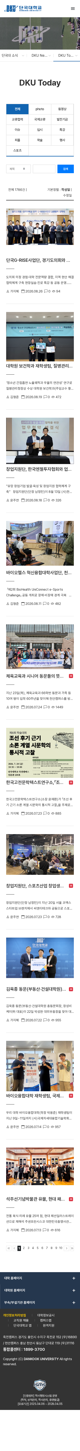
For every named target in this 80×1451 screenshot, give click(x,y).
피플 (17, 140)
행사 (62, 140)
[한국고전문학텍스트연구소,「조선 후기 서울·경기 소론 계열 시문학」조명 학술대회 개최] (40, 753)
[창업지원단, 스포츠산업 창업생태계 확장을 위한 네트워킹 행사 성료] (40, 857)
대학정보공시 (46, 1315)
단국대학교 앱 (23, 1325)
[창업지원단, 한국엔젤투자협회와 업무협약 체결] (40, 441)
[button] (11, 55)
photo (40, 109)
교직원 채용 (21, 1320)
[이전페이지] (14, 1248)
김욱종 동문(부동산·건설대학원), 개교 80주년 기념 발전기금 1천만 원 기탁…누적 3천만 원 (36, 989)
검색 (65, 169)
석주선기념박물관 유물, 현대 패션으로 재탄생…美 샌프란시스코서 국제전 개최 (36, 1199)
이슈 (17, 130)
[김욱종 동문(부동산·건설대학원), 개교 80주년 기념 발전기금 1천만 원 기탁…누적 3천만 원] (40, 961)
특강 (62, 130)
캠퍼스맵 (45, 1320)
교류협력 (17, 119)
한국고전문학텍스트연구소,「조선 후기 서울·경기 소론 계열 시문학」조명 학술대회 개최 (36, 782)
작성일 (65, 190)
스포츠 (17, 150)
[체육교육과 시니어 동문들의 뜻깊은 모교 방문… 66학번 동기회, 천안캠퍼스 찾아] (40, 648)
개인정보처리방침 (14, 1315)
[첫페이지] (8, 1248)
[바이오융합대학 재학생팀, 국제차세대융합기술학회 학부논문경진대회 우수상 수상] (40, 1066)
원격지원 (48, 1325)
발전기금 (62, 119)
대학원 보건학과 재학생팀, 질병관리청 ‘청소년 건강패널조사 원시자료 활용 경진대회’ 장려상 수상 (40, 365)
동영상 (62, 109)
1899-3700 (34, 1349)
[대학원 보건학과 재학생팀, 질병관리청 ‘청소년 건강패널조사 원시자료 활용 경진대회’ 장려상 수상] (40, 336)
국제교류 (39, 119)
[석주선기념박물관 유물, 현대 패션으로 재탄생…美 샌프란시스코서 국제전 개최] (40, 1171)
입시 (40, 130)
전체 (17, 109)
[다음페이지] (66, 1248)
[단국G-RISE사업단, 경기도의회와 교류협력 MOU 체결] (40, 232)
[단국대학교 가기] (22, 8)
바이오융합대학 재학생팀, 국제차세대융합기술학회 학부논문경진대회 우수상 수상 (36, 1095)
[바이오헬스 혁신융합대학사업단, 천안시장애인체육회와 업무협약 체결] (40, 544)
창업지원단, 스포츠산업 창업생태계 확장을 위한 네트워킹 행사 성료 (36, 885)
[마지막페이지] (72, 1248)
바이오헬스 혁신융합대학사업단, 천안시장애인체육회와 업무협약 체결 (40, 572)
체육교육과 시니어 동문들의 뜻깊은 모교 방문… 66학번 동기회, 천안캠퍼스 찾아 (36, 676)
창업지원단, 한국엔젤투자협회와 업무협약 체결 (40, 469)
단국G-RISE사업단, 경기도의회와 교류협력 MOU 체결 (40, 260)
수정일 (67, 195)
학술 (40, 140)
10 (60, 1248)
